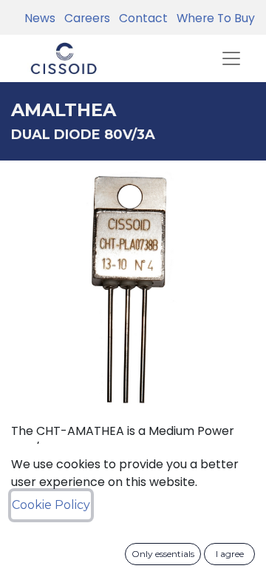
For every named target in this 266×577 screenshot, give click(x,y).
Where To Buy (213, 18)
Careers (84, 18)
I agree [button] (230, 553)
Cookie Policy (51, 505)
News (39, 18)
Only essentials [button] (163, 553)
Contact (140, 18)
